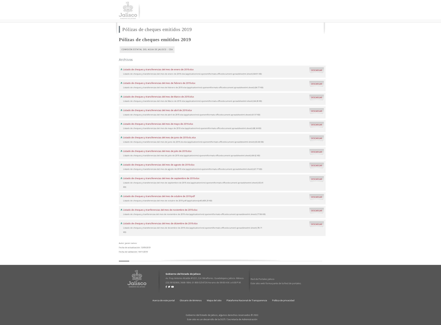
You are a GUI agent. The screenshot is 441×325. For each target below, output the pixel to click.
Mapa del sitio (214, 300)
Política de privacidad (283, 300)
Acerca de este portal (163, 300)
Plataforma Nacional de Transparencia (247, 300)
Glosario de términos (191, 300)
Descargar (316, 70)
